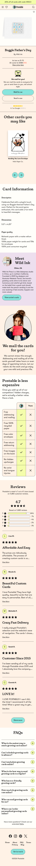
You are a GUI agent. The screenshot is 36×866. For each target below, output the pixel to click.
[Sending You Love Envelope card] (18, 143)
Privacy (15, 845)
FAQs (22, 824)
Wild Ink (19, 54)
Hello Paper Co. (18, 161)
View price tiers (18, 65)
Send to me (18, 98)
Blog (22, 845)
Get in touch (18, 852)
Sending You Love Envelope (18, 158)
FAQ (21, 842)
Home (7, 842)
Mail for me (18, 92)
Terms (28, 842)
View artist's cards (12, 297)
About (14, 842)
